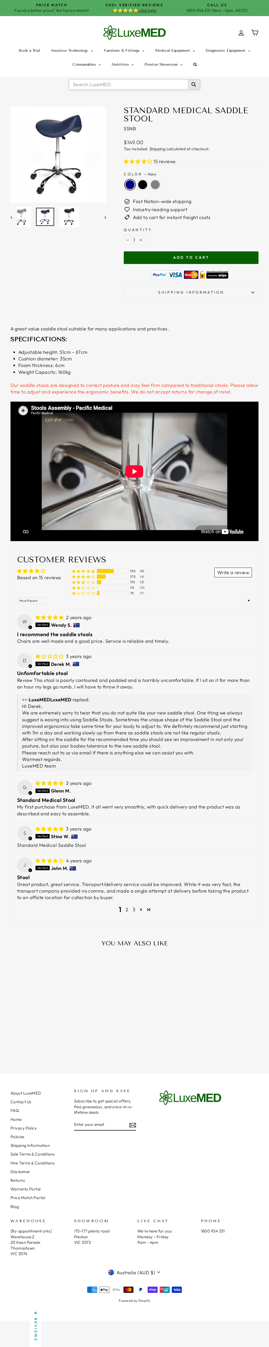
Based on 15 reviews (39, 577)
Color (140, 174)
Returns (18, 1180)
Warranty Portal (26, 1189)
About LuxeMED (26, 1093)
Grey (155, 184)
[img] (50, 617)
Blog (15, 1206)
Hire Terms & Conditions (32, 1163)
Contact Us (21, 1101)
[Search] (194, 84)
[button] (138, 161)
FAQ (15, 1110)
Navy (130, 184)
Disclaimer (20, 1171)
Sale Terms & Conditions (33, 1154)
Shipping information (191, 292)
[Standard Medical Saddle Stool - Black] (39, 1042)
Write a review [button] (233, 572)
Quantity (138, 229)
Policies (17, 1136)
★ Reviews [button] (35, 1326)
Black (142, 184)
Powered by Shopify (134, 1300)
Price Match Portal (28, 1197)
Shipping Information (30, 1145)
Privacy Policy (24, 1128)
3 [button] (134, 909)
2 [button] (127, 909)
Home (16, 1119)
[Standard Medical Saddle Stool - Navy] (32, 1042)
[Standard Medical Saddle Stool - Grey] (46, 1042)
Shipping (157, 148)
